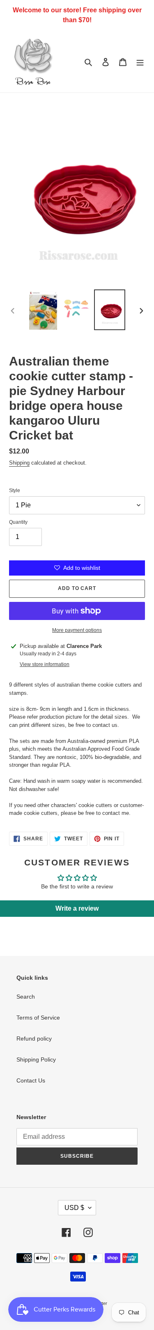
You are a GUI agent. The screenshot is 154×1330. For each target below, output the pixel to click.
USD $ (74, 1207)
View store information (44, 664)
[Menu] (140, 61)
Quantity (18, 522)
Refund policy (34, 1038)
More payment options (77, 630)
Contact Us (30, 1080)
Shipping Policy (36, 1059)
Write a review (77, 908)
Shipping (19, 463)
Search (25, 996)
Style (14, 490)
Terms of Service (38, 1017)
